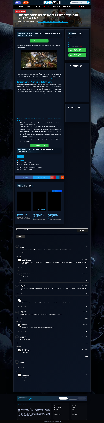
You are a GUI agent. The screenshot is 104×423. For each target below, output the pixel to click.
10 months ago (84, 336)
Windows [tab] (20, 156)
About (73, 407)
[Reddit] (62, 177)
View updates (63, 398)
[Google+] (52, 177)
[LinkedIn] (57, 177)
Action (39, 209)
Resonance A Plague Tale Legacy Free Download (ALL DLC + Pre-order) (38, 214)
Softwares (56, 409)
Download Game (40, 41)
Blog (73, 409)
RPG (82, 37)
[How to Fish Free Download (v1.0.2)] (24, 201)
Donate (55, 411)
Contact (74, 411)
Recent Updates (57, 405)
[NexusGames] (52, 2)
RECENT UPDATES (67, 6)
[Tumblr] (60, 177)
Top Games (82, 6)
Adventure (42, 209)
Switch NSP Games (57, 414)
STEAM (80, 46)
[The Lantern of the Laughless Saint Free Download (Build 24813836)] (54, 201)
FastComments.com (53, 387)
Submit (20, 236)
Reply (87, 253)
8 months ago (84, 246)
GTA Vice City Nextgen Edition (50, 78)
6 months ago (84, 285)
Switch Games (46, 6)
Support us (81, 398)
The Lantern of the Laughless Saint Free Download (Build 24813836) (54, 214)
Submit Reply (81, 230)
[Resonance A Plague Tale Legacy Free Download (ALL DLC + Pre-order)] (39, 201)
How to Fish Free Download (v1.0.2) (22, 213)
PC (19, 215)
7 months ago (84, 311)
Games (28, 6)
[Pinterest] (55, 177)
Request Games (56, 6)
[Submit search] (88, 2)
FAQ (74, 6)
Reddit (55, 412)
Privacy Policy (74, 405)
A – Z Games (37, 6)
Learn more (20, 417)
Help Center (74, 414)
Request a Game (57, 407)
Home (21, 6)
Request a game (72, 398)
